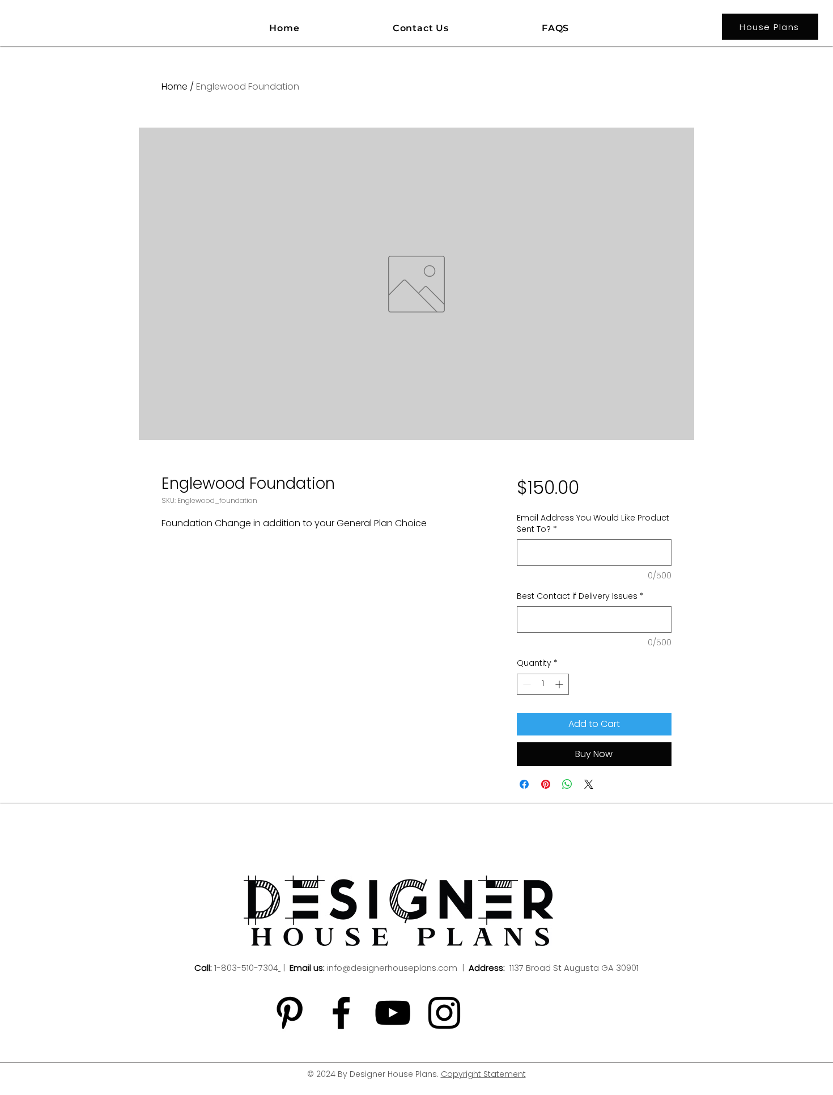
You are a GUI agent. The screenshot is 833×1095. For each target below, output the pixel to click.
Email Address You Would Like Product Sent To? (593, 524)
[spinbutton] (543, 684)
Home (175, 86)
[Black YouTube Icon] (392, 1012)
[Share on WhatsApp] (567, 784)
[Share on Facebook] (524, 784)
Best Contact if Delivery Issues (580, 596)
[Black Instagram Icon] (444, 1012)
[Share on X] (589, 784)
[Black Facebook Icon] (341, 1012)
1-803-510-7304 (246, 968)
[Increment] (560, 684)
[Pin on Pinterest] (545, 784)
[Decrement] (525, 684)
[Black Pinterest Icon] (289, 1012)
